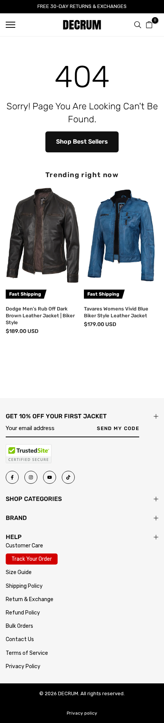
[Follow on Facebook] (12, 477)
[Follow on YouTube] (49, 477)
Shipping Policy (24, 586)
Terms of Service (27, 653)
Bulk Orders (19, 626)
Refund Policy (23, 612)
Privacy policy (82, 713)
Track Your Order (31, 559)
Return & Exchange (29, 599)
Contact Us (20, 639)
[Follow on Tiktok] (68, 477)
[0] (149, 24)
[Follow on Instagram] (30, 477)
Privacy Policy (23, 666)
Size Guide (19, 572)
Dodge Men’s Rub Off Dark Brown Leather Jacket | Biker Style (40, 315)
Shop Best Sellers (82, 141)
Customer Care (24, 545)
